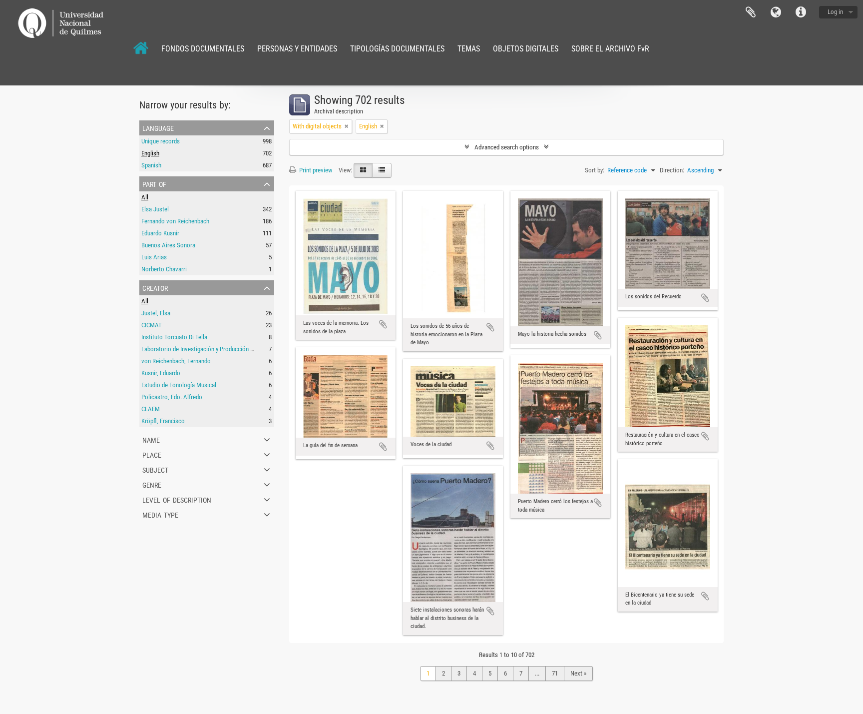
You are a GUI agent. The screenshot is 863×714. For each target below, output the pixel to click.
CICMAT (151, 325)
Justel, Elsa (155, 313)
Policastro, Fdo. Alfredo (171, 397)
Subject (155, 469)
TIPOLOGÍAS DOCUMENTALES (397, 48)
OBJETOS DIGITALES (525, 48)
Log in (835, 11)
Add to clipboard (383, 324)
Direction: (672, 170)
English (150, 153)
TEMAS (468, 48)
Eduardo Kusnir (160, 233)
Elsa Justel (155, 209)
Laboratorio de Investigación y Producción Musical (205, 349)
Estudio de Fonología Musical (178, 385)
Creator (155, 287)
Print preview (315, 170)
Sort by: (594, 170)
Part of (154, 183)
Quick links (800, 12)
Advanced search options (506, 147)
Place (151, 454)
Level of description (176, 499)
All (144, 197)
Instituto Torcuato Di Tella (174, 337)
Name (151, 439)
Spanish (151, 165)
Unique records (160, 141)
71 (555, 673)
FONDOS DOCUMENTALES (202, 48)
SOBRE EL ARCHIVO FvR (610, 48)
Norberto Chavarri (164, 269)
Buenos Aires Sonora (168, 245)
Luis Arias (154, 257)
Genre (151, 484)
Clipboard (750, 12)
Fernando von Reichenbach (175, 221)
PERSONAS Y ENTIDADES (297, 48)
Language (775, 12)
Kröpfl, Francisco (163, 421)
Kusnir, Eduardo (160, 373)
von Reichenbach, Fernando (176, 361)
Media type (160, 514)
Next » (578, 673)
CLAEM (150, 409)
